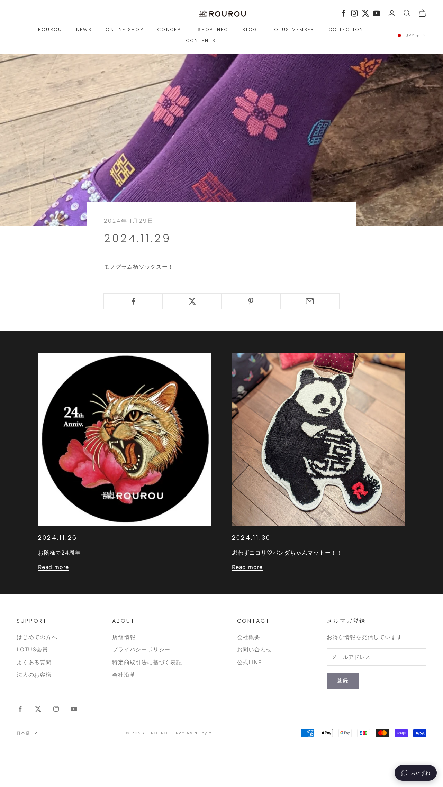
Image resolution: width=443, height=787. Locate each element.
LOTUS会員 (32, 649)
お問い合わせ (254, 649)
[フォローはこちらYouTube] (74, 708)
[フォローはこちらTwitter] (38, 708)
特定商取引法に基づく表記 (147, 662)
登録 (343, 680)
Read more (53, 567)
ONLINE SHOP (124, 29)
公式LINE (249, 662)
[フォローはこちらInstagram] (56, 708)
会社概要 (248, 636)
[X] (365, 13)
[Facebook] (343, 13)
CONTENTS (201, 40)
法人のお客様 (34, 674)
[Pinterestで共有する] (251, 301)
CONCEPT (170, 29)
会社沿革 (123, 674)
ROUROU (50, 29)
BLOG (249, 29)
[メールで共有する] (310, 301)
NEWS (84, 29)
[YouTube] (376, 13)
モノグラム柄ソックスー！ (139, 266)
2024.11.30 (251, 537)
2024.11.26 (57, 537)
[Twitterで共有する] (192, 301)
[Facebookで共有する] (133, 301)
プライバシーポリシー (141, 649)
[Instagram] (354, 13)
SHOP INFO (213, 29)
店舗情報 (123, 636)
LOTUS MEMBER (293, 29)
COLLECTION (345, 29)
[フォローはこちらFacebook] (20, 708)
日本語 (23, 733)
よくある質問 (34, 662)
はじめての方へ (37, 636)
